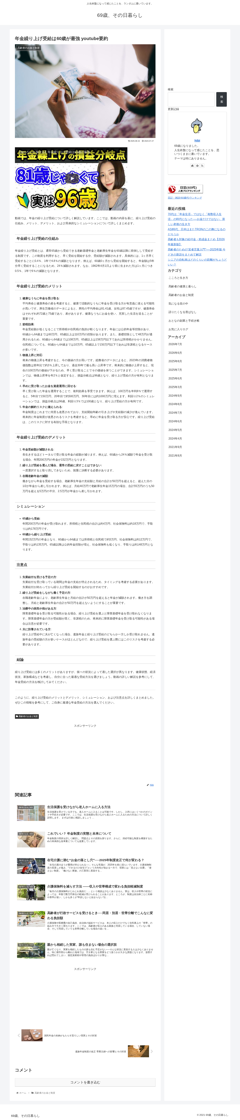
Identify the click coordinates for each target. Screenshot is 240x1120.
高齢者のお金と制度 (28, 716)
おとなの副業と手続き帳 (183, 320)
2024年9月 (175, 395)
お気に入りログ (178, 329)
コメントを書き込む (85, 1082)
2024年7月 (175, 412)
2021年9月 (175, 447)
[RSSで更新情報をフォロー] (202, 166)
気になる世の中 (178, 303)
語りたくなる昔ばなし (182, 312)
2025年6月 (175, 378)
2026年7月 (175, 344)
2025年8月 (175, 361)
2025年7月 (175, 369)
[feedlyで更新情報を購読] (197, 166)
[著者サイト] (192, 166)
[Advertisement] (85, 753)
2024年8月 (175, 404)
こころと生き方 (178, 277)
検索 (170, 89)
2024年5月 (175, 429)
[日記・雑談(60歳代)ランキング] (185, 192)
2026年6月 (175, 352)
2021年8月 (175, 455)
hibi (197, 140)
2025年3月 (175, 387)
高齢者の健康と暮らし (182, 286)
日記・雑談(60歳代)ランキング (185, 197)
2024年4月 (175, 438)
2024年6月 (175, 421)
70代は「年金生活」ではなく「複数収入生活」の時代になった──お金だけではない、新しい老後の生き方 (196, 219)
